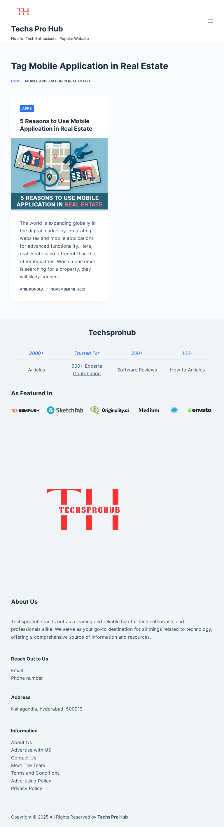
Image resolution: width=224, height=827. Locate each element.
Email (17, 670)
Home (16, 81)
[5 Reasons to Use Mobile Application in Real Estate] (59, 174)
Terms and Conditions (35, 773)
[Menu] (210, 21)
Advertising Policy (31, 781)
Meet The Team (28, 765)
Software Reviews (137, 370)
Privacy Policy (26, 788)
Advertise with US (31, 750)
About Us (21, 742)
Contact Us (23, 758)
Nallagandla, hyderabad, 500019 (47, 709)
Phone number (27, 678)
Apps (27, 108)
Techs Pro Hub (37, 28)
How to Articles (187, 370)
